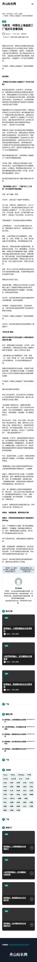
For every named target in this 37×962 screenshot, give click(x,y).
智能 (20, 798)
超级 (23, 37)
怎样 (32, 790)
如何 (25, 786)
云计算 (14, 778)
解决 (5, 810)
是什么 (13, 798)
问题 (18, 810)
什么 (21, 778)
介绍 (27, 778)
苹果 (32, 806)
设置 (12, 810)
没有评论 (23, 34)
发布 (12, 786)
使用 (18, 782)
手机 (5, 794)
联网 (18, 806)
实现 (5, 790)
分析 (25, 782)
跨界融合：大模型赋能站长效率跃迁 (18, 629)
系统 (32, 802)
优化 (12, 782)
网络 (12, 806)
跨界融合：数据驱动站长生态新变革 (18, 685)
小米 (12, 790)
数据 (32, 794)
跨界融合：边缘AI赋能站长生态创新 (15, 750)
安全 (32, 786)
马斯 (27, 37)
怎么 (25, 790)
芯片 (25, 806)
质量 (20, 37)
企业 (5, 782)
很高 (12, 37)
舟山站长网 (9, 3)
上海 (5, 37)
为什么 (6, 778)
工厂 (9, 37)
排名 (18, 794)
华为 (5, 786)
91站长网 (12, 945)
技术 (12, 794)
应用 (18, 790)
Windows (21, 775)
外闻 (4, 21)
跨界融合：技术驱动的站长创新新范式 (15, 742)
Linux (6, 775)
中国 (29, 775)
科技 (25, 802)
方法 (5, 798)
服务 (26, 798)
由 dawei (8, 34)
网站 (5, 806)
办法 (32, 782)
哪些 (18, 786)
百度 (18, 802)
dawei (19, 588)
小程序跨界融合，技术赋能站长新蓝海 (18, 657)
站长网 (17, 945)
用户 (5, 802)
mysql (13, 775)
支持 (25, 794)
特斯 (16, 37)
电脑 (12, 802)
